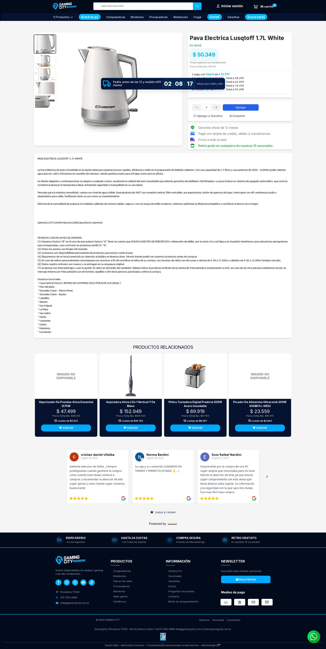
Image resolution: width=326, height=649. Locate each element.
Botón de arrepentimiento (183, 601)
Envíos (172, 586)
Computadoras (115, 17)
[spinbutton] (206, 107)
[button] (219, 645)
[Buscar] (197, 6)
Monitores (137, 17)
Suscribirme (247, 579)
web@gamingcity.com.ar (189, 629)
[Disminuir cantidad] (196, 107)
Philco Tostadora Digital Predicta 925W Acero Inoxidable (195, 404)
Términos (204, 620)
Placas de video (122, 581)
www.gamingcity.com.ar (218, 629)
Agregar (241, 107)
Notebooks (181, 17)
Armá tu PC (175, 570)
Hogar (198, 17)
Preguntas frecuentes (181, 591)
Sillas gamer (120, 596)
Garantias (234, 17)
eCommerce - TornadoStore (146, 645)
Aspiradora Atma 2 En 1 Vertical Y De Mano (130, 404)
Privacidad (218, 620)
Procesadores (158, 17)
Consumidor (233, 620)
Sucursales (175, 576)
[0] (263, 6)
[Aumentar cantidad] (216, 107)
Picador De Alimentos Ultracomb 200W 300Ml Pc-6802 (260, 404)
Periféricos (119, 601)
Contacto (173, 596)
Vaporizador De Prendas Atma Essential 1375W (66, 404)
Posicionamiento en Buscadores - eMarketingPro (190, 645)
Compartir (238, 115)
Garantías (174, 581)
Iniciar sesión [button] (232, 6)
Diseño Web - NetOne (117, 645)
